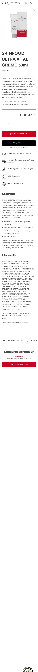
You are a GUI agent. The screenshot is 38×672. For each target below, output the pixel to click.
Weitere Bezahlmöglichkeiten (19, 147)
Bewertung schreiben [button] (19, 364)
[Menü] (2, 3)
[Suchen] (5, 3)
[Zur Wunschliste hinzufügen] (34, 10)
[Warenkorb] (30, 3)
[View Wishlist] (26, 3)
